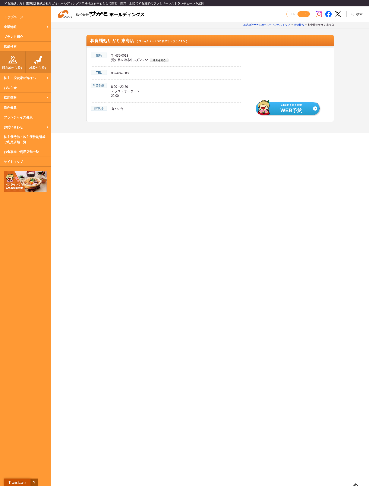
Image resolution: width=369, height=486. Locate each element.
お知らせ (10, 88)
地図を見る (159, 60)
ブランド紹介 (13, 36)
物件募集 (10, 107)
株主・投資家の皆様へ (20, 78)
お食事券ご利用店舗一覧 (21, 152)
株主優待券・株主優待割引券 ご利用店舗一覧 (24, 139)
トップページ (13, 17)
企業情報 (10, 27)
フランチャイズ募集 (18, 117)
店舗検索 (10, 46)
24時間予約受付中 (291, 108)
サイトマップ (13, 161)
